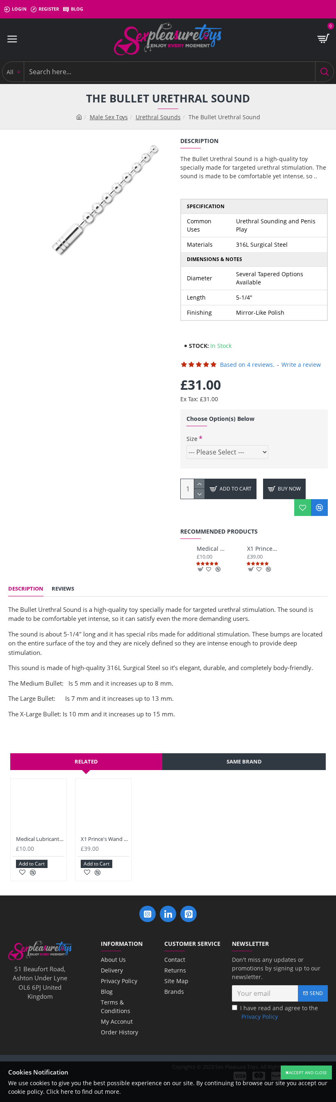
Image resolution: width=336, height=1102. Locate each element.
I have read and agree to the (279, 1012)
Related (86, 761)
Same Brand (244, 761)
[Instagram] (147, 914)
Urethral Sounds (158, 117)
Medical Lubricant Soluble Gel (212, 548)
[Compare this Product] (319, 507)
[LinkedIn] (168, 914)
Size (192, 439)
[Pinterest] (188, 914)
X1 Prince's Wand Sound (262, 548)
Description (25, 588)
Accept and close (308, 1072)
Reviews (63, 588)
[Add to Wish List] (302, 507)
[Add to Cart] (201, 569)
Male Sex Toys (109, 117)
